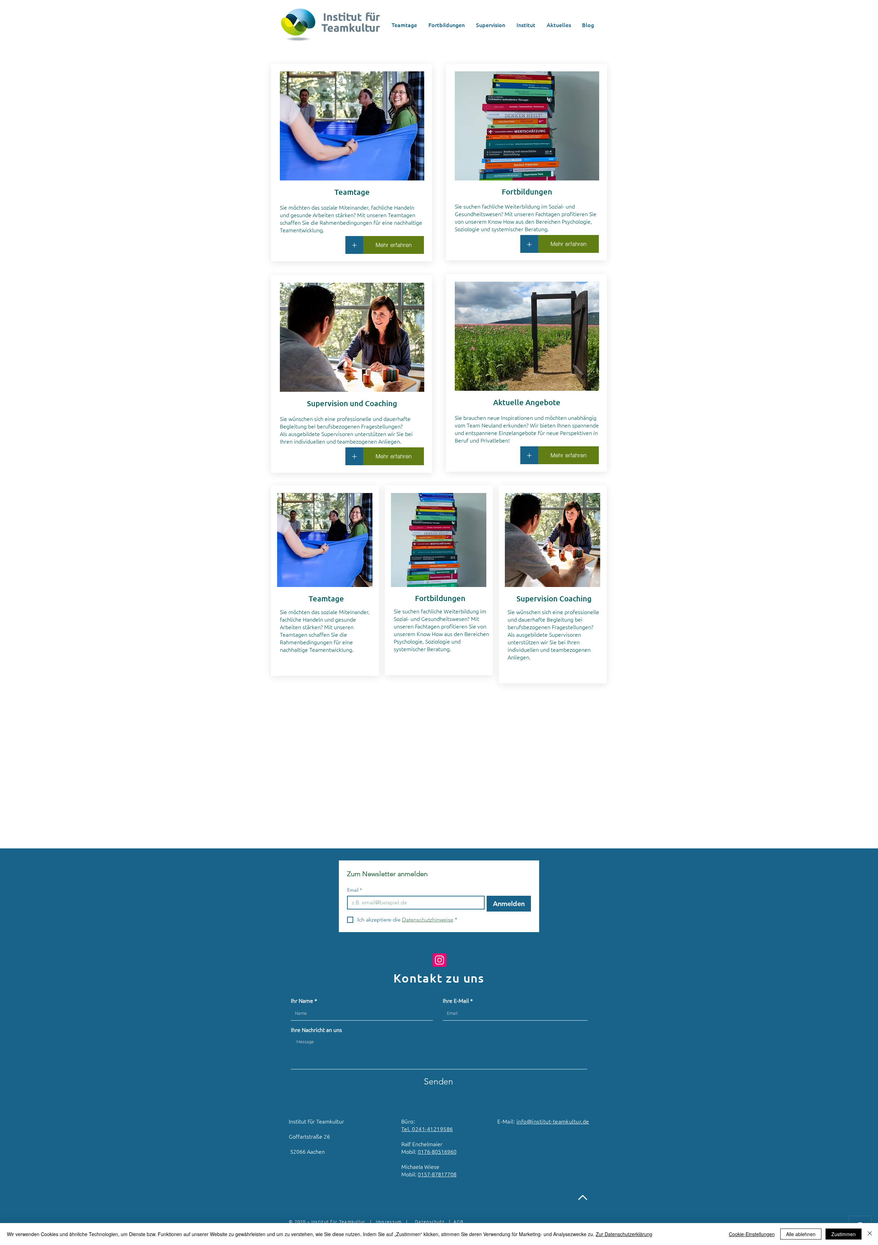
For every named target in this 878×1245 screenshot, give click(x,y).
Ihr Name (302, 1000)
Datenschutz (429, 1221)
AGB (458, 1221)
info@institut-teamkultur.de (553, 1121)
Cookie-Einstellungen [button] (752, 1234)
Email (354, 890)
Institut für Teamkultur (337, 1221)
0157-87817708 (437, 1174)
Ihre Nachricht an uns (316, 1029)
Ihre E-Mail (456, 1000)
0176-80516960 (437, 1151)
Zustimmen (843, 1234)
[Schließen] (870, 1234)
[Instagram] (439, 960)
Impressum (389, 1221)
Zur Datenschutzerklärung (624, 1234)
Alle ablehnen (801, 1234)
